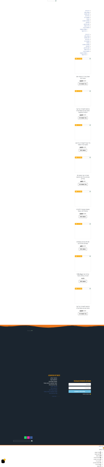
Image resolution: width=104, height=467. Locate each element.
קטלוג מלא (86, 12)
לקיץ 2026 (86, 14)
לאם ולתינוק (86, 24)
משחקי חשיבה (85, 21)
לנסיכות (87, 22)
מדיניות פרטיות (53, 385)
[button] (52, 33)
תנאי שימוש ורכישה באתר (50, 383)
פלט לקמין (54, 396)
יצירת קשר (84, 31)
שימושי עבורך (86, 27)
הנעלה (87, 19)
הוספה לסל (83, 150)
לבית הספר (86, 26)
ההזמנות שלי (53, 379)
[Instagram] (28, 437)
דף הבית (87, 10)
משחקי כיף (86, 17)
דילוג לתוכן (101, 446)
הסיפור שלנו (53, 378)
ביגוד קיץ (87, 15)
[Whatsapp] (25, 437)
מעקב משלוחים (53, 381)
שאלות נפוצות (83, 29)
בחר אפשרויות (83, 84)
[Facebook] (31, 437)
